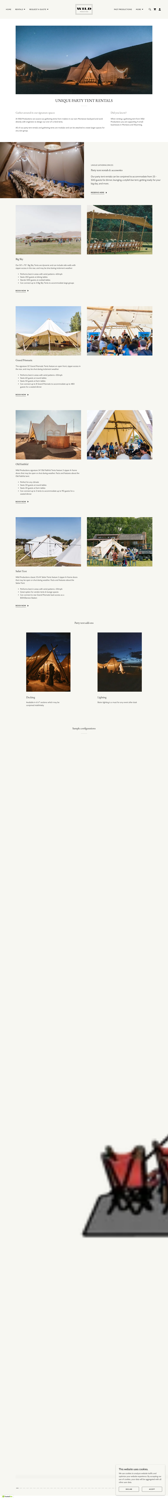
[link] (84, 9)
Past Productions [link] (123, 9)
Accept (152, 1489)
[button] (20, 9)
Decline (129, 1489)
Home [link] (8, 9)
